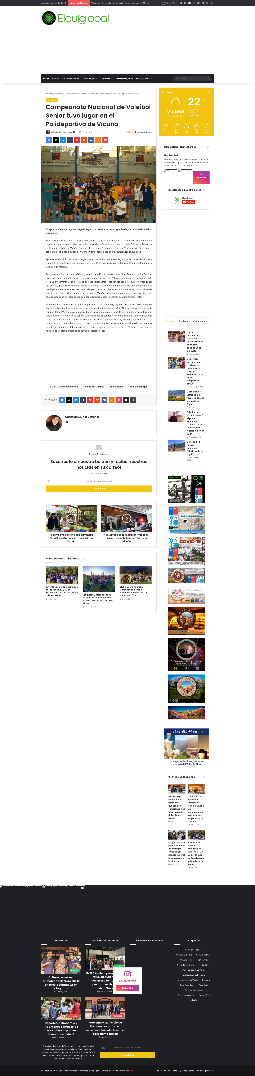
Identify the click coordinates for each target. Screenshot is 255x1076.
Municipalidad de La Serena (193, 970)
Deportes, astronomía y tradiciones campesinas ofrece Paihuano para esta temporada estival (61, 1028)
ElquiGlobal (171, 155)
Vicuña (194, 1000)
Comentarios (200, 321)
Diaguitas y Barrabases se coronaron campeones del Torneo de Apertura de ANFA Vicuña (98, 599)
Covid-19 (181, 965)
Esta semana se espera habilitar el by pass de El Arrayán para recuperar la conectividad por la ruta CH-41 (139, 3)
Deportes (58, 93)
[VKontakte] (91, 140)
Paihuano (206, 980)
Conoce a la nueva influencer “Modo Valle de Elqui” (195, 448)
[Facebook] (49, 140)
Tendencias (89, 78)
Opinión (106, 78)
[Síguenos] (127, 975)
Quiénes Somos (186, 1070)
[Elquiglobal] (75, 18)
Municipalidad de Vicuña (188, 980)
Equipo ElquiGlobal (204, 1070)
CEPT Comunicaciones (65, 386)
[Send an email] (74, 132)
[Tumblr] (70, 140)
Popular (170, 321)
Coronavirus (203, 960)
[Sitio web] (67, 422)
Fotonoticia (123, 78)
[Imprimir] (133, 400)
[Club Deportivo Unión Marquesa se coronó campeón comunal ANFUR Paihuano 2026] (136, 575)
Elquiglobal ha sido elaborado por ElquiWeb (111, 1070)
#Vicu (177, 165)
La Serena (206, 965)
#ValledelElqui (170, 162)
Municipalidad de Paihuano (194, 975)
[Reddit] (84, 140)
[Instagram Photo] (171, 176)
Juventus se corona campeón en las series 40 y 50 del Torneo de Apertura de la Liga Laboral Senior (62, 591)
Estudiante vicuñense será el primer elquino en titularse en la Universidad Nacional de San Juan (195, 423)
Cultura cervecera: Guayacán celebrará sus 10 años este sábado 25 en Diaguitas (195, 341)
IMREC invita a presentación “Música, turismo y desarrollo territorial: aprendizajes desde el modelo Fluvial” (105, 980)
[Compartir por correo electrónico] (126, 400)
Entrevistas (69, 78)
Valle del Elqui (139, 386)
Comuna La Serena (184, 955)
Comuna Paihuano (203, 955)
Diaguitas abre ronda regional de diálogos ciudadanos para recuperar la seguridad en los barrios (176, 852)
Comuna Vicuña (94, 386)
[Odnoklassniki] (98, 140)
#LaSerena (188, 165)
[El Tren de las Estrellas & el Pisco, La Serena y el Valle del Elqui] (176, 395)
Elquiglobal (117, 386)
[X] (56, 140)
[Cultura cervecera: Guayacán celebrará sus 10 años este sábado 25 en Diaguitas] (176, 336)
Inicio (50, 93)
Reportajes (50, 78)
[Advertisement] (127, 52)
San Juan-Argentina (186, 995)
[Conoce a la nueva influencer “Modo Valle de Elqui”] (176, 445)
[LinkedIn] (63, 140)
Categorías (143, 78)
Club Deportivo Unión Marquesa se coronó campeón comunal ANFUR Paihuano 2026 (133, 591)
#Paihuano (168, 165)
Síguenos (201, 177)
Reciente (184, 321)
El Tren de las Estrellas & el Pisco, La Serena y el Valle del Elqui (195, 398)
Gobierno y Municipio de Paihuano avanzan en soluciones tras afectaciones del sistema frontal (176, 807)
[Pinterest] (77, 140)
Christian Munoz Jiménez (62, 132)
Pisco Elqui (203, 985)
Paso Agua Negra (187, 985)
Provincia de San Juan (194, 990)
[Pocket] (105, 140)
